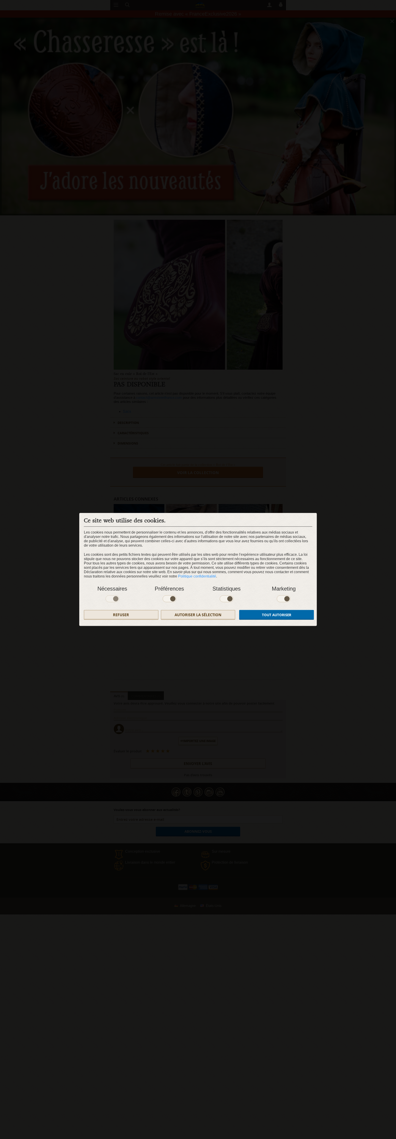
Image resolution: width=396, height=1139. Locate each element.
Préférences (169, 588)
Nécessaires (112, 588)
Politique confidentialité (197, 576)
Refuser (121, 614)
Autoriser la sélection (198, 614)
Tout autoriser (276, 615)
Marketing (284, 588)
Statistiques (226, 588)
